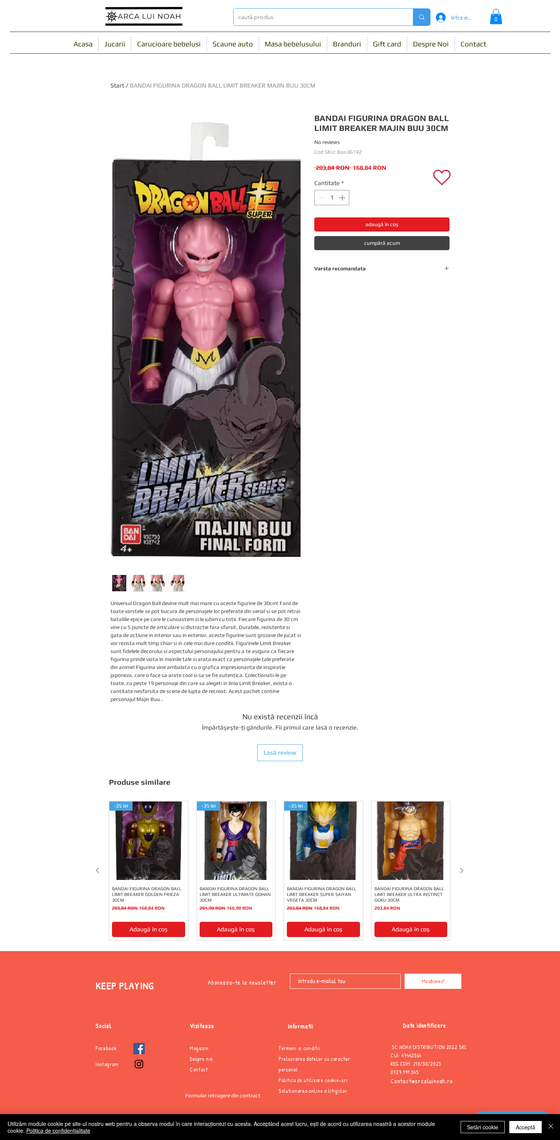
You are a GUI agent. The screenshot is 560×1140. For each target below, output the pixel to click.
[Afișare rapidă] (411, 841)
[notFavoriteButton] (442, 177)
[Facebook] (139, 1048)
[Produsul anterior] (97, 870)
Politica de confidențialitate (58, 1130)
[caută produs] (421, 17)
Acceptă (525, 1127)
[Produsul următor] (461, 870)
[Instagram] (139, 1064)
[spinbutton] (332, 197)
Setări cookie (482, 1127)
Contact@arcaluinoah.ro (421, 1081)
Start (117, 85)
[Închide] (550, 1127)
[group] (279, 870)
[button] (496, 16)
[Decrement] (320, 197)
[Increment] (343, 197)
